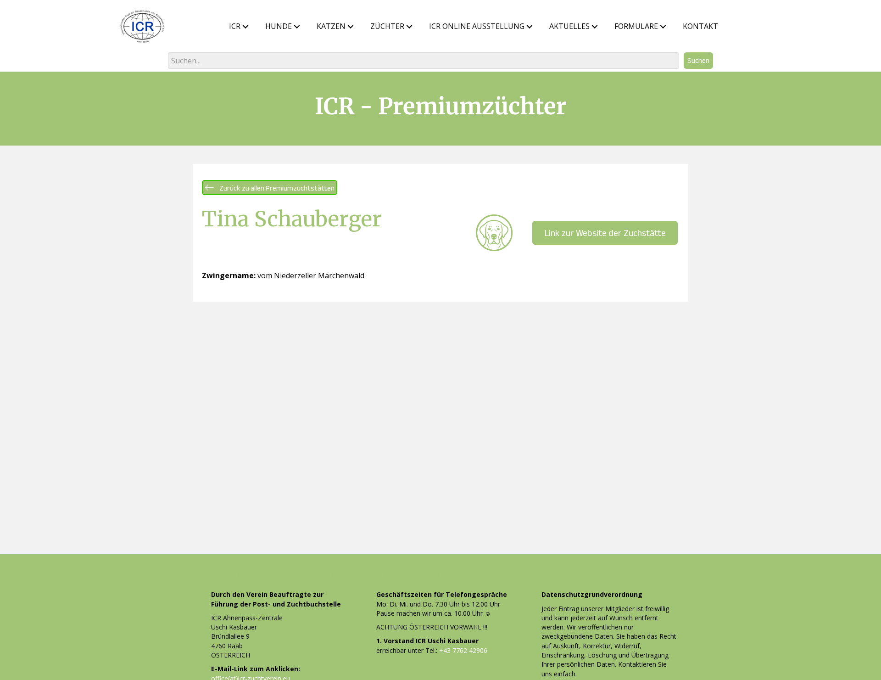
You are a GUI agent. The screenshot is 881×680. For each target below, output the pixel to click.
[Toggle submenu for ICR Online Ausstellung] (529, 26)
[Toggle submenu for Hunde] (297, 26)
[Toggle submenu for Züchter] (409, 26)
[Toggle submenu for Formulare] (663, 26)
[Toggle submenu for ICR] (245, 26)
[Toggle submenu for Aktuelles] (595, 26)
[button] (698, 60)
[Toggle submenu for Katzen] (351, 26)
